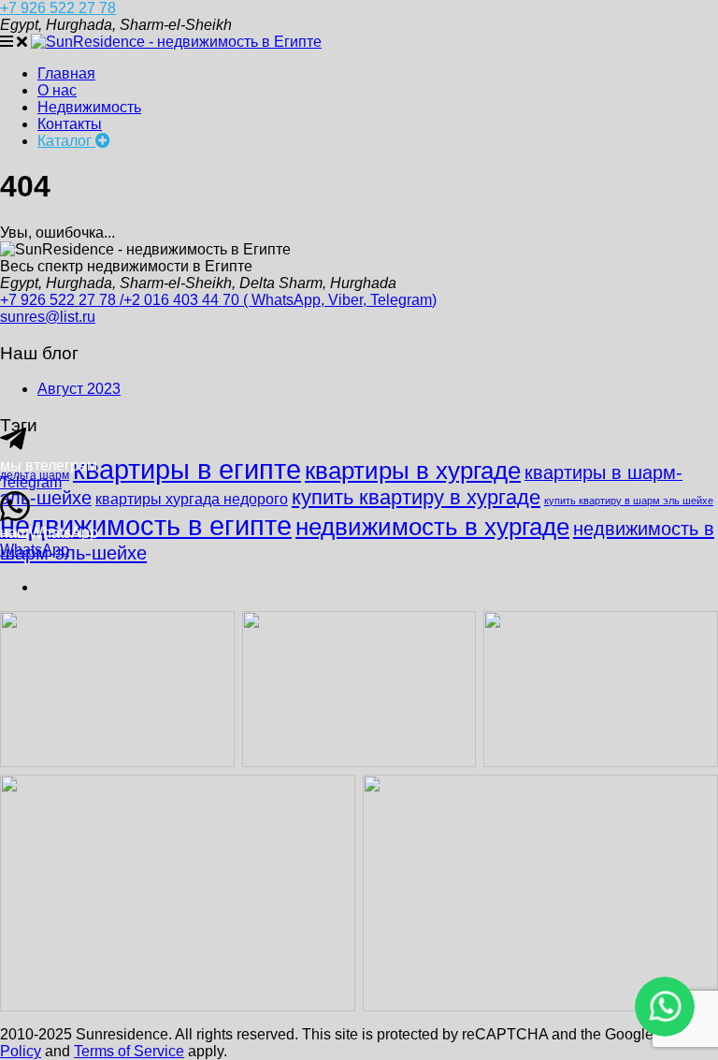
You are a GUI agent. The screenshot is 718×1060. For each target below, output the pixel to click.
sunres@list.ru (47, 317)
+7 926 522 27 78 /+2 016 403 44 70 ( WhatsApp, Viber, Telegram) (218, 300)
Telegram (31, 482)
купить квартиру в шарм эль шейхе (628, 500)
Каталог (66, 141)
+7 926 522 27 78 (58, 8)
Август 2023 (79, 389)
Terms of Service (129, 1051)
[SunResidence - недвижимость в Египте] (176, 42)
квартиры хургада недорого (191, 498)
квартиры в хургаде (413, 471)
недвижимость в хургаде (432, 527)
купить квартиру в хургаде (416, 497)
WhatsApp (34, 550)
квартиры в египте (187, 469)
